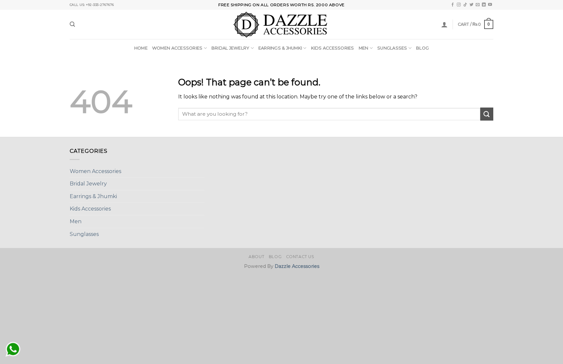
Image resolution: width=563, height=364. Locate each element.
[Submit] (486, 114)
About (256, 256)
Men (363, 48)
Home (141, 48)
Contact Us (300, 256)
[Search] (72, 24)
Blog (422, 48)
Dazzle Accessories (297, 266)
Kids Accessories (332, 48)
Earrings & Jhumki (280, 48)
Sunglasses (392, 48)
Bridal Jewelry (230, 48)
